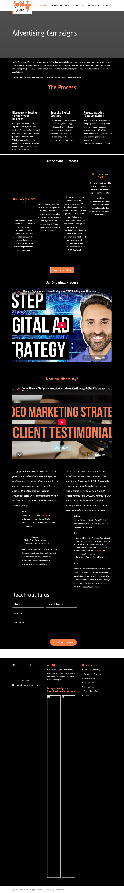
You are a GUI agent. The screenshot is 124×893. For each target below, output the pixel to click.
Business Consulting (92, 669)
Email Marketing (91, 691)
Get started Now (62, 270)
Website (45, 515)
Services (42, 6)
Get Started (94, 6)
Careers (107, 6)
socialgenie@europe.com (27, 685)
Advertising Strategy (92, 674)
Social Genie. (60, 889)
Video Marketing (91, 678)
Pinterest (97, 551)
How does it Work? (62, 6)
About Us (80, 6)
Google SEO (89, 687)
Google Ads (89, 682)
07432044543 (23, 680)
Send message (63, 642)
